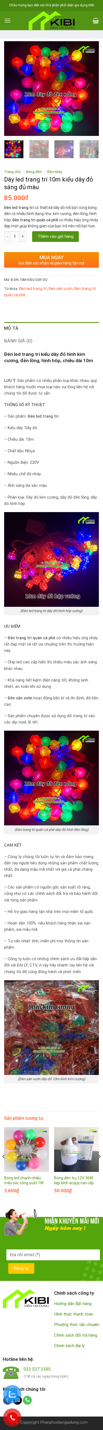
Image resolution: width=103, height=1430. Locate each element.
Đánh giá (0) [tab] (18, 340)
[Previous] (13, 88)
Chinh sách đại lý (69, 1345)
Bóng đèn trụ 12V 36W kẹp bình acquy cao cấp (74, 1180)
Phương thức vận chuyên (76, 1324)
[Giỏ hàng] (96, 21)
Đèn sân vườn (60, 288)
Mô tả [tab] (11, 328)
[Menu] (7, 20)
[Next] (90, 88)
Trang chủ (12, 171)
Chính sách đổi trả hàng (75, 1335)
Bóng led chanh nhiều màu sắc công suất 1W (23, 1180)
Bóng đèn (34, 171)
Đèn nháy (54, 171)
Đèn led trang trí (33, 288)
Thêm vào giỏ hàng (56, 236)
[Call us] (27, 1400)
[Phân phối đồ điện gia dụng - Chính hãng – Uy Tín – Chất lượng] (51, 20)
